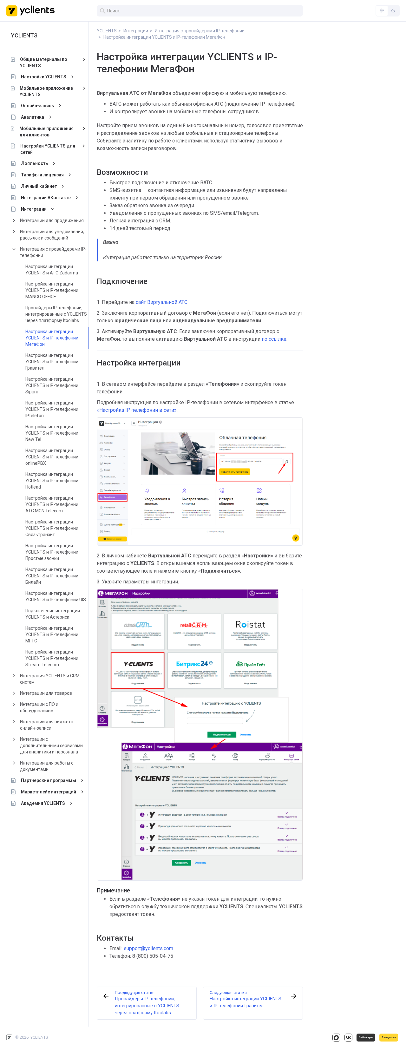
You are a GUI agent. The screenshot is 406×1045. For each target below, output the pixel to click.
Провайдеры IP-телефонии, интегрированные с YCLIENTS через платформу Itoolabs (56, 314)
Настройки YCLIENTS (43, 76)
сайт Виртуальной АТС (161, 302)
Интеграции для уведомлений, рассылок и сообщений (52, 234)
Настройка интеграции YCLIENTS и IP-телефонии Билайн (51, 576)
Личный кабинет (39, 186)
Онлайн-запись (37, 105)
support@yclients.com (148, 948)
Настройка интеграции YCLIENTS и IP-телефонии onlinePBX (51, 457)
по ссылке (274, 339)
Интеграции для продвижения (52, 220)
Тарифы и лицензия (42, 174)
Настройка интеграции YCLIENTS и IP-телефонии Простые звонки (51, 552)
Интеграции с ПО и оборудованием (39, 707)
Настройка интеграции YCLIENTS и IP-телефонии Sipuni (51, 385)
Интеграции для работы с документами (46, 766)
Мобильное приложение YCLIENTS (46, 91)
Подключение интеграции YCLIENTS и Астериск (52, 614)
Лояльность (34, 163)
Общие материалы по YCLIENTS (43, 62)
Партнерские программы (48, 780)
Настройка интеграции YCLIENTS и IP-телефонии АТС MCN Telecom (51, 504)
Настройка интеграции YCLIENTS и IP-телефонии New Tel (51, 433)
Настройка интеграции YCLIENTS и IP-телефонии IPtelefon (51, 409)
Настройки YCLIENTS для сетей (47, 149)
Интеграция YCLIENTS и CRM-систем (50, 679)
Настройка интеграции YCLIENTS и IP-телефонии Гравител (51, 362)
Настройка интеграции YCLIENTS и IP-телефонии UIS (55, 596)
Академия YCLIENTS (43, 803)
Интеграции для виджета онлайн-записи (46, 725)
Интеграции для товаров (46, 693)
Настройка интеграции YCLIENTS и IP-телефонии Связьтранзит (51, 528)
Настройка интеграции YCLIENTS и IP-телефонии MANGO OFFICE (51, 290)
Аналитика (32, 117)
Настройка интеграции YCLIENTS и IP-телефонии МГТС (51, 634)
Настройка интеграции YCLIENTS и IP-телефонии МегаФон (51, 338)
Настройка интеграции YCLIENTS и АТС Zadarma (51, 269)
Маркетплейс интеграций (48, 791)
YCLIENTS (24, 35)
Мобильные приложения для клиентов (46, 131)
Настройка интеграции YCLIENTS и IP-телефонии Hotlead (51, 481)
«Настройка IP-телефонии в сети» (137, 410)
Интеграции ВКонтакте (46, 197)
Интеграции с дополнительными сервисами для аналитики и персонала (51, 745)
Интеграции (34, 209)
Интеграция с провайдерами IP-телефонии (53, 252)
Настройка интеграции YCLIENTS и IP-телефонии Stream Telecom (51, 658)
